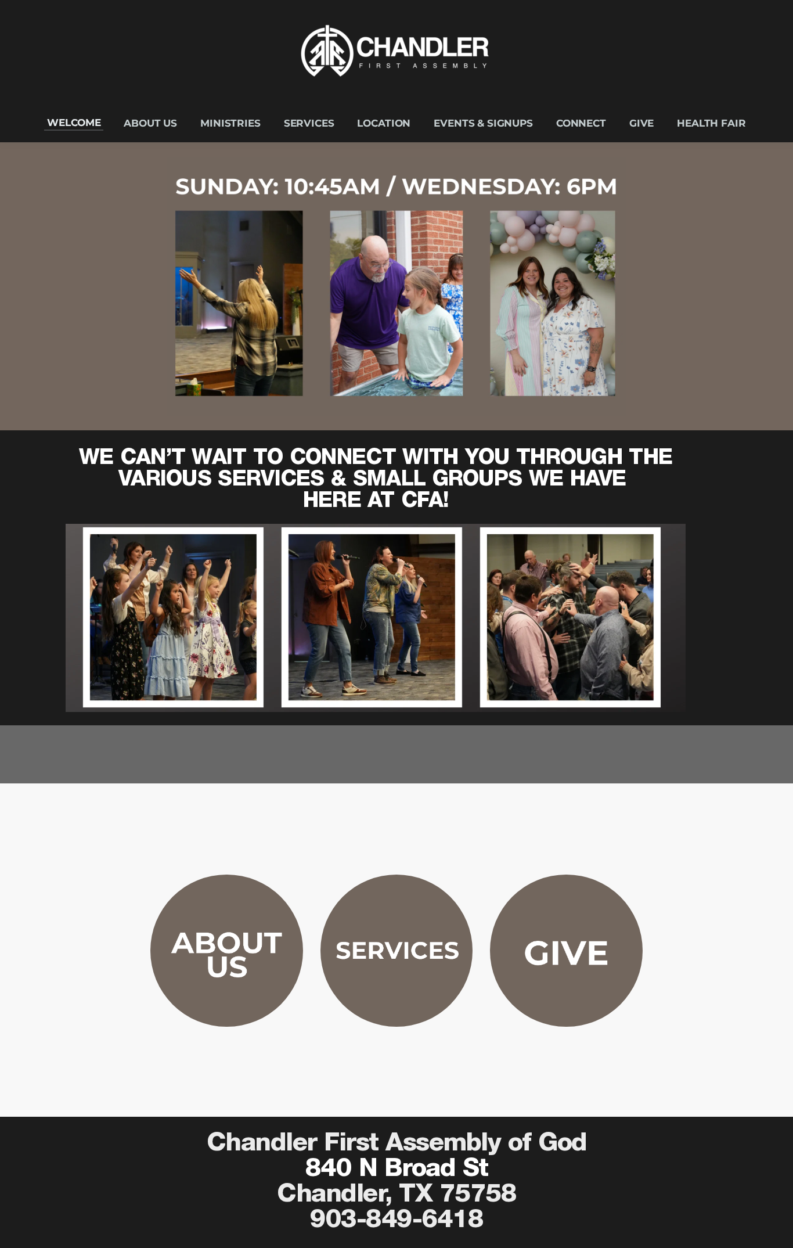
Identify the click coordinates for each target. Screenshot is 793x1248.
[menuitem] (73, 123)
